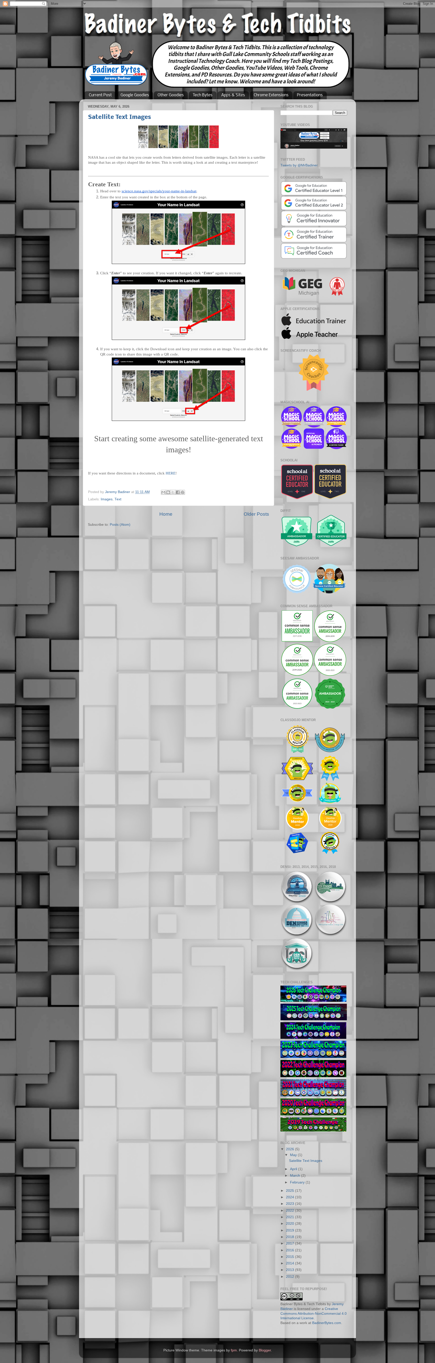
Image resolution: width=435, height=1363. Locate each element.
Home (165, 514)
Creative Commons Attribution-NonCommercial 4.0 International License (313, 1313)
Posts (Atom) (120, 524)
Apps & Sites (233, 95)
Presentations (310, 95)
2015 (290, 1257)
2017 (290, 1243)
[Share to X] (172, 492)
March (295, 1175)
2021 (290, 1217)
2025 (290, 1191)
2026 (290, 1149)
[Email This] (163, 492)
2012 (290, 1277)
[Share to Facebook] (177, 492)
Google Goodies (135, 95)
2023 (290, 1204)
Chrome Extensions (271, 95)
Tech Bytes (202, 95)
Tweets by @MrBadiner (299, 165)
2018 (290, 1237)
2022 (290, 1210)
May (294, 1155)
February (298, 1182)
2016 (290, 1250)
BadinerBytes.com (326, 1323)
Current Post (100, 95)
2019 (290, 1230)
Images (107, 499)
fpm (234, 1350)
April (294, 1169)
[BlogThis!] (168, 492)
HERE (170, 473)
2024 (290, 1197)
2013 (290, 1270)
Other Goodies (171, 95)
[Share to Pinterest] (182, 492)
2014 (290, 1263)
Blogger (265, 1350)
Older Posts (256, 514)
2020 (290, 1223)
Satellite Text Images (119, 117)
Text (118, 499)
